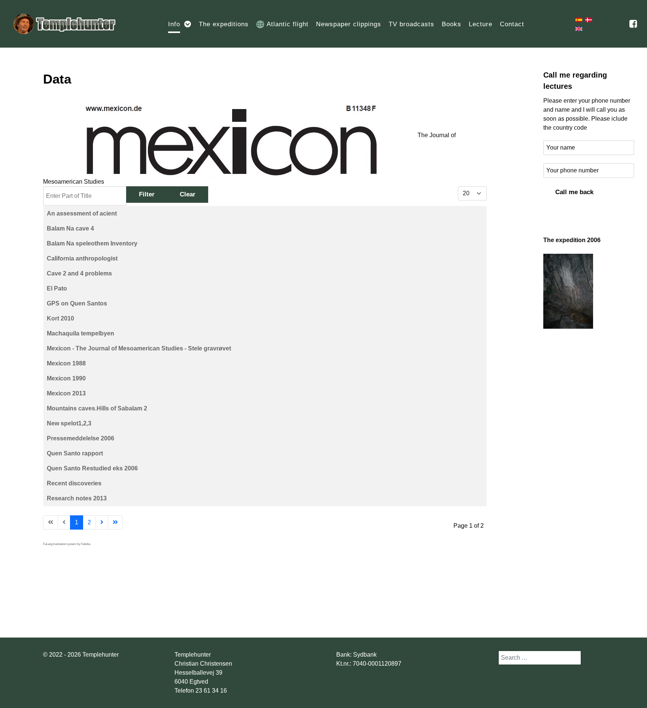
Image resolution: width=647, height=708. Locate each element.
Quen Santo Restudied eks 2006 (92, 468)
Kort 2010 (60, 318)
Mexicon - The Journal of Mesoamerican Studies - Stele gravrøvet (139, 348)
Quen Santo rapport (75, 453)
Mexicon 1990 (66, 378)
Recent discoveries (74, 483)
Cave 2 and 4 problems (79, 273)
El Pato (57, 288)
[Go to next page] (101, 522)
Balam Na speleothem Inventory (92, 243)
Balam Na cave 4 (70, 228)
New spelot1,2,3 (69, 423)
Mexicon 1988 (66, 363)
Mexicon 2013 (66, 393)
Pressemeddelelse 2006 (80, 438)
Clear (187, 194)
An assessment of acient (82, 213)
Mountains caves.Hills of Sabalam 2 (97, 408)
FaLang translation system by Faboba (66, 544)
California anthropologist (82, 258)
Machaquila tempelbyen (80, 333)
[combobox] (539, 657)
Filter (147, 194)
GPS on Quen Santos (77, 303)
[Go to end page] (115, 522)
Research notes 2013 (77, 498)
